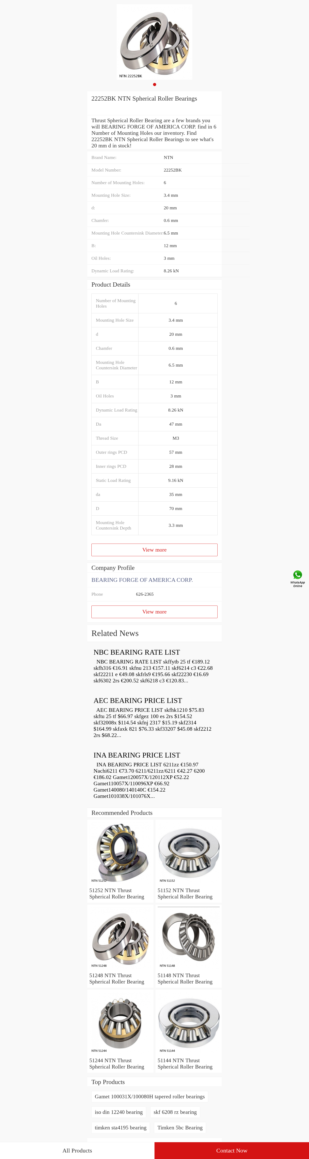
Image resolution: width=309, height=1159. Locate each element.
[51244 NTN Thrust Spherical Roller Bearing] (120, 1054)
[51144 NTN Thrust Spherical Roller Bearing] (189, 1054)
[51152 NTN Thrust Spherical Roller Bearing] (189, 884)
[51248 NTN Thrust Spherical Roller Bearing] (120, 969)
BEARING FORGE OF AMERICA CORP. (142, 580)
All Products (77, 1150)
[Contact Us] (298, 579)
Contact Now (231, 1150)
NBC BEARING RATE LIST (137, 652)
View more (154, 550)
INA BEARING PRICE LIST (137, 755)
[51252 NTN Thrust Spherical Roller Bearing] (120, 884)
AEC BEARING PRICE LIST (138, 700)
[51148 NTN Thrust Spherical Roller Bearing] (189, 969)
